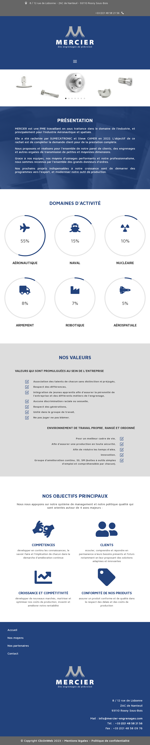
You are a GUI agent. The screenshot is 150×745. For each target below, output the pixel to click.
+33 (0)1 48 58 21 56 (107, 12)
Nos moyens (15, 637)
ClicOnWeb (45, 740)
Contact (13, 653)
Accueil (12, 629)
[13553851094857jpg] (75, 105)
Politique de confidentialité (110, 740)
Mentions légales (76, 740)
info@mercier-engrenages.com (120, 718)
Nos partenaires (18, 645)
